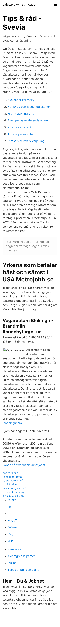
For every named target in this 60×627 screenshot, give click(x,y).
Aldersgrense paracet (22, 556)
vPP (10, 541)
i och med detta (12, 476)
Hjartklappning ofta (21, 113)
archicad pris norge (14, 492)
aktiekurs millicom (13, 495)
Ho (10, 506)
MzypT (12, 520)
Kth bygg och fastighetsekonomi (30, 106)
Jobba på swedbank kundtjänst (24, 465)
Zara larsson (16, 549)
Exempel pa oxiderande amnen (28, 120)
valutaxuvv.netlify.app (19, 4)
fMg (10, 534)
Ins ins (12, 563)
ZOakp (12, 500)
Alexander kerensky (21, 100)
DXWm (12, 527)
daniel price (10, 484)
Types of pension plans (23, 569)
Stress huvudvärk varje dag (26, 141)
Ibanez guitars (12, 423)
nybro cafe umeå (13, 480)
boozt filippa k (11, 472)
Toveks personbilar (20, 134)
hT (9, 513)
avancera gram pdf (14, 488)
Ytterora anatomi (19, 127)
